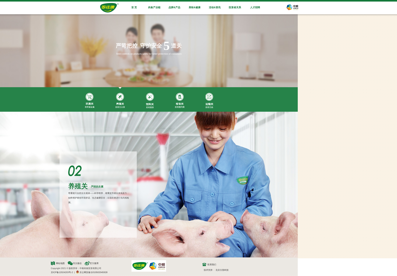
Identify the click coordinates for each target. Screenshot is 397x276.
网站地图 (60, 263)
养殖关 (120, 101)
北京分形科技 (222, 270)
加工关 (209, 101)
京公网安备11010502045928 (93, 272)
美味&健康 (195, 7)
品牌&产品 (174, 7)
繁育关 (179, 101)
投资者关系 (235, 7)
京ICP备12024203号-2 (62, 272)
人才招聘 (255, 7)
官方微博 (94, 263)
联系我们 (211, 264)
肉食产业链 (154, 7)
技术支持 (208, 270)
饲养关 (150, 101)
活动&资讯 (215, 7)
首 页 (134, 7)
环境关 (89, 101)
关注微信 (77, 263)
